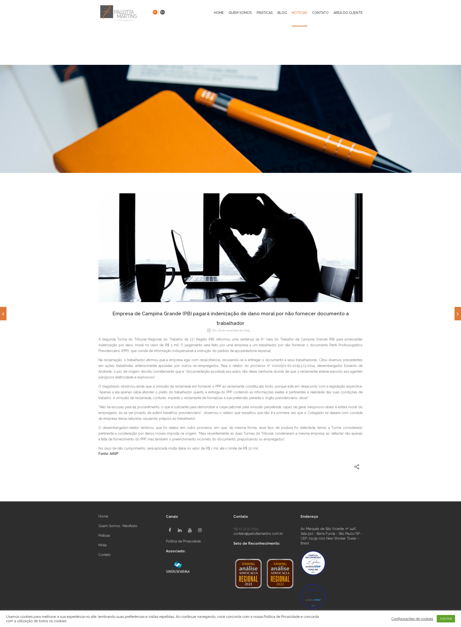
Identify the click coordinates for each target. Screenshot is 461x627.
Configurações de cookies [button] (412, 619)
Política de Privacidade (183, 541)
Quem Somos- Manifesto (117, 526)
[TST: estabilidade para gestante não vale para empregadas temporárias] (458, 313)
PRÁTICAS (265, 13)
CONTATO (320, 13)
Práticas (104, 535)
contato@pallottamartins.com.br (258, 534)
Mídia (102, 545)
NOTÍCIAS (299, 13)
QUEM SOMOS (240, 13)
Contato (104, 555)
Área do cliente (348, 13)
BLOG (282, 13)
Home (219, 13)
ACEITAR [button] (446, 619)
